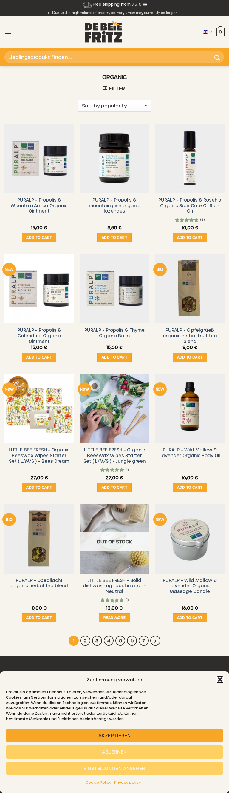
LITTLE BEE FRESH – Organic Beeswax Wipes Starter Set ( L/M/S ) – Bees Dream (39, 455)
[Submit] (217, 57)
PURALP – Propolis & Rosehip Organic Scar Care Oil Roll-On (189, 205)
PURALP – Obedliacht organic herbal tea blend (39, 582)
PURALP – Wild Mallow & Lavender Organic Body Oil (190, 452)
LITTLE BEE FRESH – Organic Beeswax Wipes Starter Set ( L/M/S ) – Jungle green (114, 455)
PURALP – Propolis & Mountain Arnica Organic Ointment (39, 205)
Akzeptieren (114, 735)
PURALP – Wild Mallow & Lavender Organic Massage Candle (190, 585)
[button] (220, 680)
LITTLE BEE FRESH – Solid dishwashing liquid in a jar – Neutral (114, 585)
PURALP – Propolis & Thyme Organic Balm (114, 332)
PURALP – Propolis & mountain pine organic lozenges (114, 205)
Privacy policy (127, 782)
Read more (114, 617)
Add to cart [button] (39, 237)
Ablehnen (114, 751)
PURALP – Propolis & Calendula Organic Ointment (39, 335)
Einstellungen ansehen (114, 768)
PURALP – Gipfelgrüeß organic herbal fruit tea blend (190, 335)
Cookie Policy (98, 782)
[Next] (155, 641)
